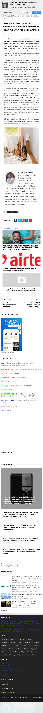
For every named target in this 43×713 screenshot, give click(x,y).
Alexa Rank (13, 639)
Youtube (18, 649)
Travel (4, 649)
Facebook (36, 643)
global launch (31, 652)
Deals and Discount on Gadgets (11, 671)
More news (4, 610)
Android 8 (5, 643)
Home (4, 15)
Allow (37, 12)
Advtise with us (37, 697)
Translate (16, 566)
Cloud (20, 643)
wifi (19, 655)
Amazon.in (26, 79)
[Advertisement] (21, 433)
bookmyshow (6, 652)
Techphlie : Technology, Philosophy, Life (19, 697)
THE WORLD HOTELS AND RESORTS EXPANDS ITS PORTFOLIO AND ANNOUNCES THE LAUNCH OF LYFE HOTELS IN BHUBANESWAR (21, 248)
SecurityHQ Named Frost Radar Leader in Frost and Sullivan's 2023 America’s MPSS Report (20, 290)
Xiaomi (11, 649)
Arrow (13, 643)
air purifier (11, 15)
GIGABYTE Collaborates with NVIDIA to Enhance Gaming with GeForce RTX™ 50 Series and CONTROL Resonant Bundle (26, 604)
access (26, 649)
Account (4, 639)
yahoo (34, 655)
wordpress (26, 655)
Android (29, 639)
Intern (24, 646)
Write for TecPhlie (7, 673)
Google (11, 646)
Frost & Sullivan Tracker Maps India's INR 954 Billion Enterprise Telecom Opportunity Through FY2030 (26, 579)
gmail (4, 655)
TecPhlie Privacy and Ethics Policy (12, 668)
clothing (15, 652)
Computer (28, 643)
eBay (22, 652)
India (18, 15)
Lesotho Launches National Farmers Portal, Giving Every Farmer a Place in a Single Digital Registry (26, 587)
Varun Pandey (24, 172)
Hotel (18, 646)
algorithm (34, 649)
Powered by (4, 12)
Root (36, 646)
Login (30, 646)
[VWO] (9, 12)
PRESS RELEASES (7, 666)
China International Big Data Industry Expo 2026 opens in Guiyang (27, 595)
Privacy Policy (5, 676)
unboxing (12, 655)
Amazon (22, 639)
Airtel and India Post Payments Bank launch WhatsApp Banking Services (19, 269)
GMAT (4, 646)
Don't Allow (24, 12)
